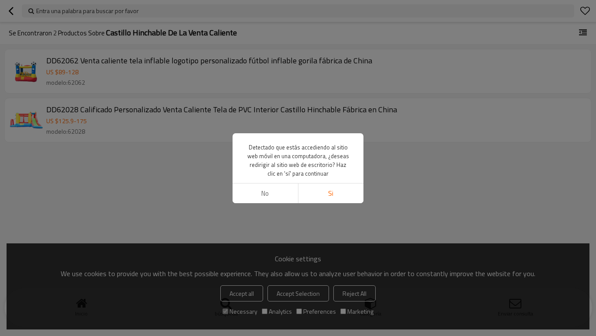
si (330, 193)
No (265, 193)
